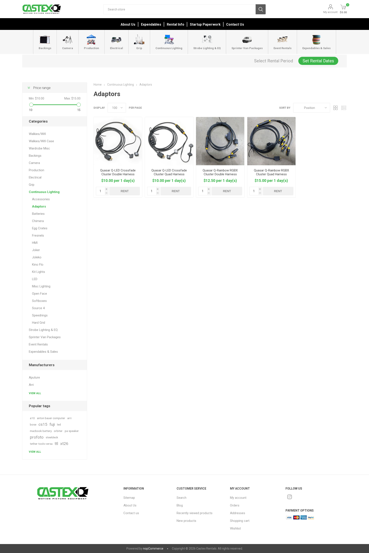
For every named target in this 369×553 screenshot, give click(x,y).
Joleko (36, 257)
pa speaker (72, 431)
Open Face (39, 294)
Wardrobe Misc (39, 148)
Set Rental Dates (318, 60)
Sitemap (129, 498)
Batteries (38, 214)
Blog (180, 505)
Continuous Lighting (44, 192)
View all (35, 393)
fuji (52, 424)
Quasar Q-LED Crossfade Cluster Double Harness (118, 172)
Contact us (131, 513)
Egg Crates (39, 228)
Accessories (41, 199)
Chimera (38, 221)
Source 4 (38, 308)
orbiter (58, 431)
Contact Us (235, 24)
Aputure (34, 377)
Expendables (151, 24)
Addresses (237, 513)
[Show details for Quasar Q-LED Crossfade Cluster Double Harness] (118, 141)
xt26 (64, 443)
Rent (125, 191)
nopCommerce (153, 548)
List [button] (343, 108)
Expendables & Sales (43, 352)
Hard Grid (38, 323)
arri (69, 418)
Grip (31, 185)
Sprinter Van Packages (45, 337)
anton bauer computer (51, 418)
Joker (36, 250)
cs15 (42, 424)
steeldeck (52, 437)
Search (261, 9)
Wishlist (235, 528)
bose (33, 424)
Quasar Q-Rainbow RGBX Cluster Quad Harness (271, 172)
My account (330, 12)
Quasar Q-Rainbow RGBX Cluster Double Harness (220, 172)
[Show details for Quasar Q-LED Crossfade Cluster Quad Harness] (169, 141)
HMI (35, 243)
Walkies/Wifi (37, 134)
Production (36, 170)
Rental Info (175, 24)
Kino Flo (37, 264)
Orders (234, 505)
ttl (56, 443)
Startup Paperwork (205, 24)
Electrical (35, 177)
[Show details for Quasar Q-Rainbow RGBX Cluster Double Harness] (220, 141)
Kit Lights (38, 272)
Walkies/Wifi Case (41, 141)
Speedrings (40, 315)
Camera (34, 163)
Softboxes (39, 301)
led (59, 424)
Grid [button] (335, 108)
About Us (128, 24)
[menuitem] (146, 498)
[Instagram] (289, 496)
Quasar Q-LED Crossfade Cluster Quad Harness (169, 172)
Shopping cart (239, 521)
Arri (31, 385)
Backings (35, 156)
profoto (37, 437)
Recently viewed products (194, 513)
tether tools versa (41, 443)
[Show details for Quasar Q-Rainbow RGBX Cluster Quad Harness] (271, 141)
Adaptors (39, 206)
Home (98, 84)
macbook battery (41, 431)
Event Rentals (38, 344)
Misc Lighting (41, 286)
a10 (32, 418)
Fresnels (38, 235)
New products (186, 521)
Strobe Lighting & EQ (43, 330)
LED (34, 279)
